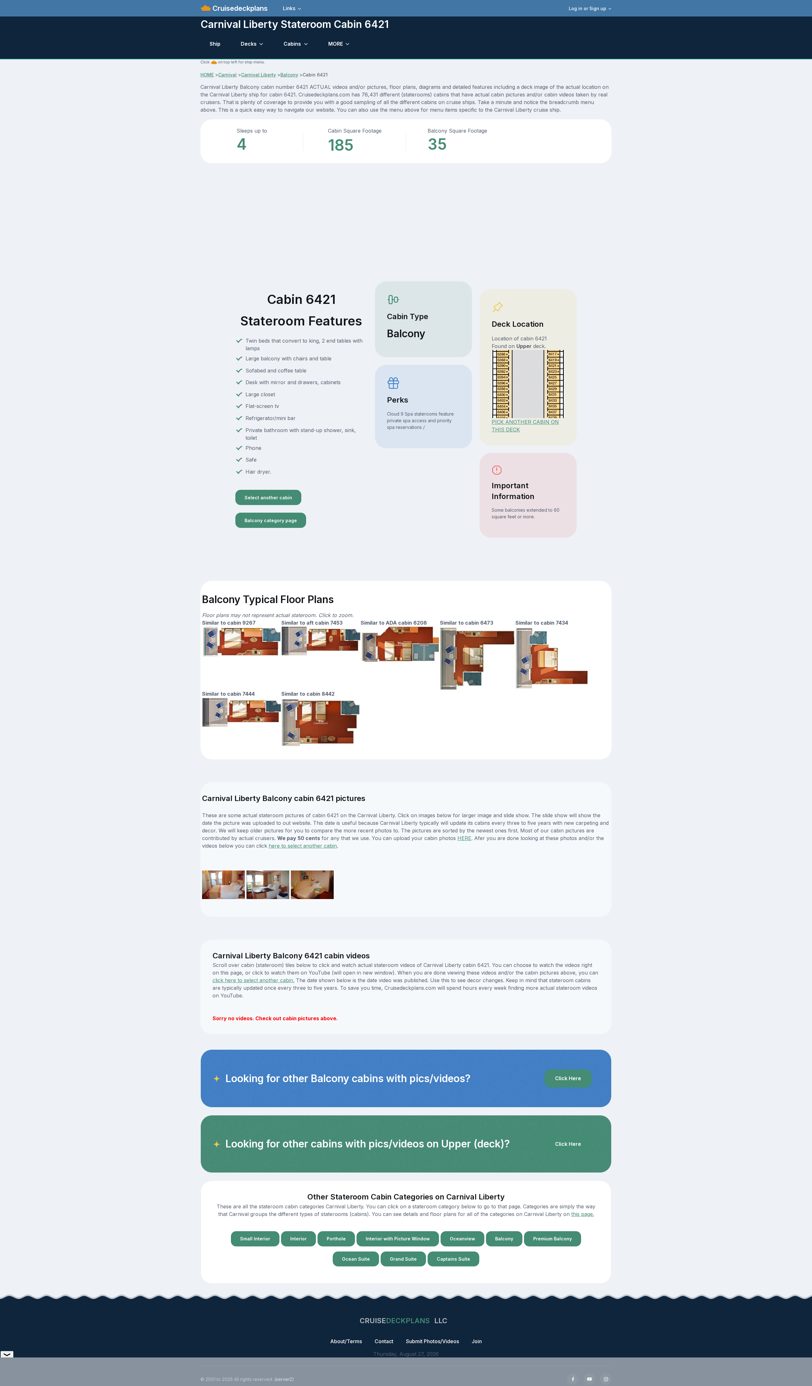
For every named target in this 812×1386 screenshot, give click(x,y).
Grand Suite (403, 1259)
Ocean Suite (356, 1259)
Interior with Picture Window (398, 1238)
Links (289, 8)
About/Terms (346, 1341)
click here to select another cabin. (253, 980)
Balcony (289, 74)
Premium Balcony (552, 1238)
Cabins (292, 44)
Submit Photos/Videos (432, 1341)
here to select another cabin (303, 846)
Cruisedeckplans (239, 8)
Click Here (568, 1078)
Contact (384, 1341)
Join (477, 1341)
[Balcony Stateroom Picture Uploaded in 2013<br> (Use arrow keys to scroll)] (223, 884)
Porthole (336, 1238)
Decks (249, 44)
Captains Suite (453, 1259)
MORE (335, 44)
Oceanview (462, 1238)
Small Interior (255, 1238)
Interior (298, 1238)
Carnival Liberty (258, 74)
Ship (215, 44)
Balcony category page (271, 520)
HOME (207, 74)
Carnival (227, 74)
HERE (464, 838)
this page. (582, 1214)
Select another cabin (268, 497)
